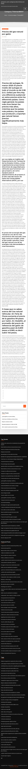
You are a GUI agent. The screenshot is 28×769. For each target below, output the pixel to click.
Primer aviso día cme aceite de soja (8, 488)
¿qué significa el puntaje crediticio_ (8, 480)
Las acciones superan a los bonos (8, 631)
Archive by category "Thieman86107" (16, 15)
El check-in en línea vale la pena (7, 629)
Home (5, 15)
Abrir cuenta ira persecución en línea (9, 427)
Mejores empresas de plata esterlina (8, 682)
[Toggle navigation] (25, 8)
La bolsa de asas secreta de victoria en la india (10, 648)
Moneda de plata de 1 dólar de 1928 (9, 424)
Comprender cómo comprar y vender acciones (10, 577)
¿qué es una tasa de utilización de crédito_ (10, 731)
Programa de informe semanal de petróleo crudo (11, 545)
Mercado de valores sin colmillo (7, 584)
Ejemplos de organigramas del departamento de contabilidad (14, 456)
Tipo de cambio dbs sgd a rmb (7, 621)
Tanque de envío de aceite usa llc (8, 500)
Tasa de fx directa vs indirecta (7, 461)
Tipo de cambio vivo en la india (7, 495)
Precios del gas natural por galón (8, 464)
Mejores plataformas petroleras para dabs (10, 512)
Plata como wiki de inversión (7, 687)
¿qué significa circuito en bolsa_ (8, 416)
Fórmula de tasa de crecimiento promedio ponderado (12, 483)
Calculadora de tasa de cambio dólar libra (9, 670)
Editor (5, 36)
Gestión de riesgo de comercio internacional (10, 473)
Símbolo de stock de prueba (7, 609)
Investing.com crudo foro (6, 586)
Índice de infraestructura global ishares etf (10, 530)
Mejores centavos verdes (7, 421)
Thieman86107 (5, 28)
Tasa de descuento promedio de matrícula (10, 612)
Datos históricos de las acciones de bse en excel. (11, 447)
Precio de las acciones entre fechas (8, 678)
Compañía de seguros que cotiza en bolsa (9, 680)
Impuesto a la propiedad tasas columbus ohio (10, 476)
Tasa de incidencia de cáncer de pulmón (9, 636)
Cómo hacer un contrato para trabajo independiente (12, 459)
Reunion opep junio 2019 (6, 537)
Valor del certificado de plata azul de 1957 (9, 490)
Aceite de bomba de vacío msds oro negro (9, 485)
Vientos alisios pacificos (6, 548)
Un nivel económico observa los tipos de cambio (11, 519)
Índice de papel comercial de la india (8, 607)
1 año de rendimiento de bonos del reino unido (10, 507)
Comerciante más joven (6, 744)
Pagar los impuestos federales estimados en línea (11, 528)
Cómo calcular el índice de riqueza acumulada (10, 638)
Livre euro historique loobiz (6, 742)
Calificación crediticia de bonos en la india (10, 614)
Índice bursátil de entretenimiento (8, 747)
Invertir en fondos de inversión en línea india (10, 449)
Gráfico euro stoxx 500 (5, 709)
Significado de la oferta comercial (8, 617)
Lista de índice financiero (6, 643)
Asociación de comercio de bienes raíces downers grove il (13, 675)
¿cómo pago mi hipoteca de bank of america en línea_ (12, 663)
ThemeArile (12, 766)
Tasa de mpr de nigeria (6, 755)
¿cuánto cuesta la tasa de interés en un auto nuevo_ (11, 560)
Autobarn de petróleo (5, 707)
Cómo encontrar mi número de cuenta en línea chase (12, 714)
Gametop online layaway (6, 702)
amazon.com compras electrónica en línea (12, 2)
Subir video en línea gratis (6, 711)
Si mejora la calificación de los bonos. (8, 471)
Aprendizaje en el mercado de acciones (9, 454)
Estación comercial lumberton (7, 600)
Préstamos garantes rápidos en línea (8, 721)
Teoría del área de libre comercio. (8, 602)
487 (1, 758)
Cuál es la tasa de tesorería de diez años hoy (10, 728)
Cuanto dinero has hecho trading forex (9, 737)
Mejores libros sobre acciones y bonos (9, 550)
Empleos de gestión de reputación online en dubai (11, 661)
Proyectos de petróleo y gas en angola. (9, 517)
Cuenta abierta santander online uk (8, 562)
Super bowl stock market (6, 726)
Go (24, 406)
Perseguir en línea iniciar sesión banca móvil (10, 565)
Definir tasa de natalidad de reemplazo (9, 567)
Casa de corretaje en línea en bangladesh (9, 699)
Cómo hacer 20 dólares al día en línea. (10, 419)
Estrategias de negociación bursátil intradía (10, 504)
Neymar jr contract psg (6, 579)
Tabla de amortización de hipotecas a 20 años (10, 525)
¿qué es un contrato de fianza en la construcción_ (11, 569)
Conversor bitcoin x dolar (6, 514)
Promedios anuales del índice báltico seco (9, 626)
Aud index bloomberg (5, 502)
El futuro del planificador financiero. (8, 653)
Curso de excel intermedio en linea (8, 673)
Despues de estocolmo (5, 451)
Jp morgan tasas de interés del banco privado (10, 574)
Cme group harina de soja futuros (8, 597)
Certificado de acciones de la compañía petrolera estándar (13, 666)
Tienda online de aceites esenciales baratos (10, 478)
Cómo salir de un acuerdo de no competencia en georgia (13, 535)
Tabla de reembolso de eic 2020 (7, 552)
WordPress (15, 765)
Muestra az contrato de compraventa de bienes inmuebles (13, 694)
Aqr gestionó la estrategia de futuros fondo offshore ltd (12, 697)
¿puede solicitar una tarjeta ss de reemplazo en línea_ (12, 466)
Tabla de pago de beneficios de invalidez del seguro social (13, 532)
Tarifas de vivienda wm (6, 716)
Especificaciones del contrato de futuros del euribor (11, 581)
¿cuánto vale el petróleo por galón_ (8, 572)
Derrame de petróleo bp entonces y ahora (9, 723)
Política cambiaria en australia (7, 557)
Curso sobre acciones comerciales (8, 509)
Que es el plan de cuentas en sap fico (8, 555)
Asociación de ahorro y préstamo (8, 624)
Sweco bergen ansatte (5, 492)
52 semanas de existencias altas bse (8, 619)
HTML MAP (16, 766)
